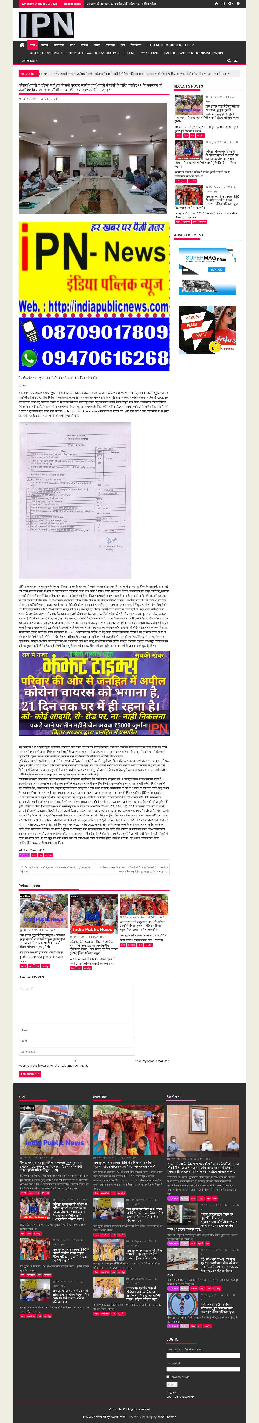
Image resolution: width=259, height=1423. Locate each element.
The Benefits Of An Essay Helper (170, 45)
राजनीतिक (59, 45)
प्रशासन (194, 1288)
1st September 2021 (181, 1159)
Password (173, 1363)
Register (172, 1392)
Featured (24, 855)
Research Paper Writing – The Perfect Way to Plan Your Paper (76, 53)
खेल (123, 45)
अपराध (44, 45)
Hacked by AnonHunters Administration (193, 53)
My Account (150, 53)
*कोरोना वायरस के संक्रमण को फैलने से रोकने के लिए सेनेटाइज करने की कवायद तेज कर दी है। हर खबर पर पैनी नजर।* (134, 869)
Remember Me (179, 1377)
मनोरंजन (110, 45)
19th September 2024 (67, 1281)
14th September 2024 (141, 1241)
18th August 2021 (213, 1250)
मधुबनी (200, 1243)
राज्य (32, 45)
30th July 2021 (212, 1295)
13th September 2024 (141, 1278)
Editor (45, 930)
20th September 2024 (134, 917)
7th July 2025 (79, 937)
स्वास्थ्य (84, 45)
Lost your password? (180, 1396)
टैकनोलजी (136, 45)
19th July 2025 (30, 930)
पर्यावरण (201, 1198)
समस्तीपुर (48, 855)
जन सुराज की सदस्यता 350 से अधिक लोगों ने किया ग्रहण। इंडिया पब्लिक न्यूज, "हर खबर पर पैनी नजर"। (137, 3)
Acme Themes (166, 1417)
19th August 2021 (213, 1205)
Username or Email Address (184, 1349)
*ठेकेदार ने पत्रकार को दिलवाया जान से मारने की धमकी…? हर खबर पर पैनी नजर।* (55, 869)
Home (131, 53)
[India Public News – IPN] (22, 44)
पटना (193, 1198)
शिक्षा (72, 45)
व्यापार (97, 45)
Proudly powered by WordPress (104, 1417)
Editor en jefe (51, 99)
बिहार (34, 855)
